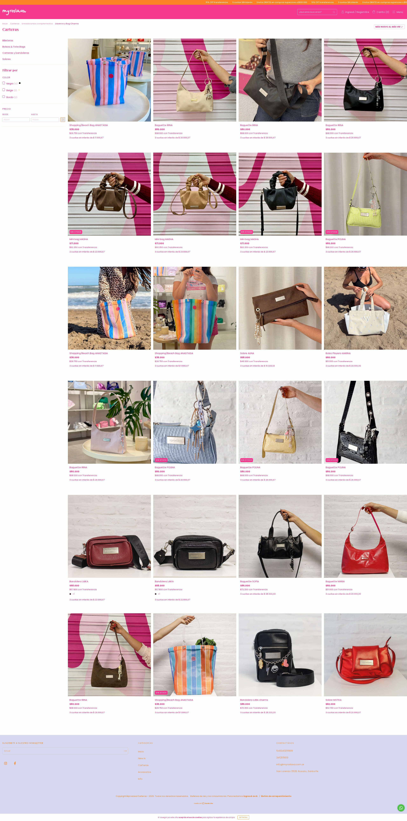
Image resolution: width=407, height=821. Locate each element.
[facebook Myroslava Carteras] (15, 763)
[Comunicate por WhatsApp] (401, 807)
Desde (5, 114)
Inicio (5, 23)
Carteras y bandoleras (15, 52)
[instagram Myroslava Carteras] (5, 763)
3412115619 (282, 757)
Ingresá (349, 12)
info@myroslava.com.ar (290, 764)
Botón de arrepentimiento (276, 796)
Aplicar (62, 119)
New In (142, 758)
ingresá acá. (250, 796)
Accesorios (144, 772)
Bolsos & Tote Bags (13, 46)
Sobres (6, 59)
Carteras (14, 23)
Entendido (243, 817)
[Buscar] (334, 12)
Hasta (34, 114)
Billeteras (7, 40)
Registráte (363, 12)
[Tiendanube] (204, 803)
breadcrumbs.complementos (37, 23)
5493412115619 (284, 750)
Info (140, 778)
